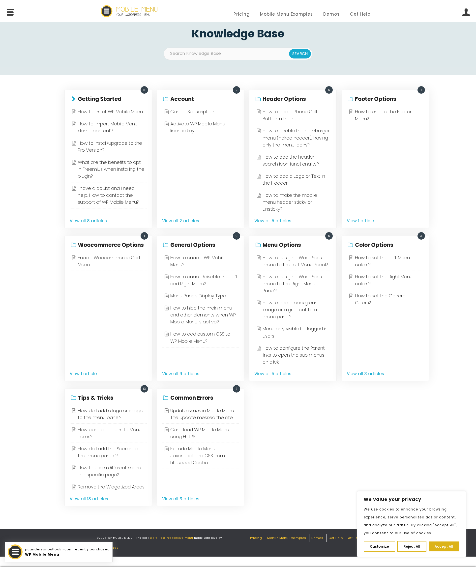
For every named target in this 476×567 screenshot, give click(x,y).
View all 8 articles (88, 221)
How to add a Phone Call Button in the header (290, 115)
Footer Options (375, 99)
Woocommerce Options (111, 245)
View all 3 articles (365, 374)
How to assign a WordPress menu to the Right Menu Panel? (292, 283)
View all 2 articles (180, 221)
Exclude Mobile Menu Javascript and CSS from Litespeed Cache (197, 455)
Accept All (444, 546)
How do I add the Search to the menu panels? (108, 452)
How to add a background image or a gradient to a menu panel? (292, 309)
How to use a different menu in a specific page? (109, 471)
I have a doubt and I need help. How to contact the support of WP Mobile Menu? (108, 195)
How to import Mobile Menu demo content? (108, 127)
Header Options (284, 99)
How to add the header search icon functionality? (291, 160)
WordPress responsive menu (171, 538)
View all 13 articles (89, 499)
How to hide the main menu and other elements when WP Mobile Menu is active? (203, 315)
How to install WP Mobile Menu (110, 111)
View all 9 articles (180, 374)
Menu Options (282, 245)
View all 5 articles (272, 221)
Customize (379, 546)
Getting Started (99, 99)
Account (182, 99)
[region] (411, 524)
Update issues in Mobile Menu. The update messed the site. (202, 414)
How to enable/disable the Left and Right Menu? (204, 280)
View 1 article (360, 221)
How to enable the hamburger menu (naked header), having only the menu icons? (296, 137)
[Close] (461, 495)
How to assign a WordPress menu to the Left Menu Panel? (295, 261)
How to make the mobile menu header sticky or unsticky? (290, 202)
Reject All (412, 546)
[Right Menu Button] (466, 12)
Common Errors (191, 398)
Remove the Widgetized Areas (111, 486)
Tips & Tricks (95, 398)
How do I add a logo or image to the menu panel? (110, 414)
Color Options (374, 245)
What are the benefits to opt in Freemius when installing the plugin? (111, 169)
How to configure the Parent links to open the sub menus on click (294, 355)
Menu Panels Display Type (198, 295)
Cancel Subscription (192, 111)
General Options (192, 245)
